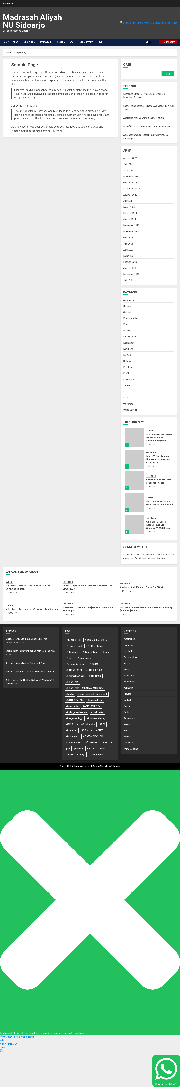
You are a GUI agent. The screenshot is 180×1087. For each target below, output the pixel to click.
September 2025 (131, 188)
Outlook (127, 361)
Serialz (126, 397)
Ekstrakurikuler (130, 318)
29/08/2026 (153, 444)
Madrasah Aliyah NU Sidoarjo (32, 21)
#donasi (105, 652)
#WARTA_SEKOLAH (93, 736)
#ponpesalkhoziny (96, 718)
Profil (16, 42)
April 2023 (128, 249)
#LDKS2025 (72, 682)
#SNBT (99, 730)
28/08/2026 (153, 532)
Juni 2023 (128, 243)
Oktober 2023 (130, 237)
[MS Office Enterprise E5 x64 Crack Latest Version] (134, 502)
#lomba (70, 694)
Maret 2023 (129, 256)
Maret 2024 (129, 207)
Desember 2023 (131, 225)
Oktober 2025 (130, 182)
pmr (68, 748)
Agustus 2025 (130, 195)
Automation (128, 300)
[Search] (155, 42)
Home (6, 42)
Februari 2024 (130, 213)
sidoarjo (81, 754)
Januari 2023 (129, 268)
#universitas (72, 736)
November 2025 (131, 176)
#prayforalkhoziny (86, 724)
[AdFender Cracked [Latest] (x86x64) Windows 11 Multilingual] (134, 524)
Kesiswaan (45, 42)
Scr (125, 391)
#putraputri (71, 730)
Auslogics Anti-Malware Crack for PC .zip (143, 118)
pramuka (78, 748)
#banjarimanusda (74, 646)
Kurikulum (29, 42)
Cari (127, 65)
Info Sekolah (129, 336)
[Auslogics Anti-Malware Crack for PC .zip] (134, 480)
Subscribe (169, 42)
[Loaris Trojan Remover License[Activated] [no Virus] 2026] (134, 459)
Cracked (127, 312)
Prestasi (127, 367)
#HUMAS (94, 664)
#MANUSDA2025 (75, 700)
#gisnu (69, 658)
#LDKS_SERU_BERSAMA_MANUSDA (85, 688)
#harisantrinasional (75, 664)
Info (71, 42)
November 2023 (131, 231)
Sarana (61, 42)
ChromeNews (99, 766)
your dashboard (68, 126)
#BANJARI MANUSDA (96, 640)
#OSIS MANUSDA (92, 706)
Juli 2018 (127, 280)
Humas (126, 330)
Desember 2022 (131, 274)
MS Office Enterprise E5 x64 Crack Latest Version (147, 126)
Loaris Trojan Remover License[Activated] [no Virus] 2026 (158, 459)
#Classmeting (90, 652)
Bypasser (128, 306)
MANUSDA (107, 742)
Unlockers (128, 403)
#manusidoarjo (95, 700)
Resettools (128, 379)
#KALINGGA (95, 676)
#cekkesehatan (95, 646)
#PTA (102, 724)
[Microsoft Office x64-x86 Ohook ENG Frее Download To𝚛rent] (134, 437)
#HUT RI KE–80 (94, 670)
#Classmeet (72, 652)
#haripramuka (84, 658)
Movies (127, 355)
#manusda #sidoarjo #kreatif (92, 694)
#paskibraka (97, 712)
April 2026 (128, 170)
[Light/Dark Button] (149, 42)
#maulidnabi (72, 706)
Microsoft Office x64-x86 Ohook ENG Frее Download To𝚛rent (159, 437)
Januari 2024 (129, 219)
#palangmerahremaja (76, 712)
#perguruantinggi (74, 718)
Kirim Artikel (87, 42)
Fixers (126, 324)
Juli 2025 (127, 201)
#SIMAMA (86, 730)
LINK (100, 42)
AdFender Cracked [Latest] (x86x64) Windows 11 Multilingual (158, 525)
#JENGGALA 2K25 (75, 676)
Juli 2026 (127, 164)
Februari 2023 (130, 262)
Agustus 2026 (130, 158)
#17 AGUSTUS (73, 640)
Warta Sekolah (130, 410)
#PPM (69, 724)
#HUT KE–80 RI (74, 670)
